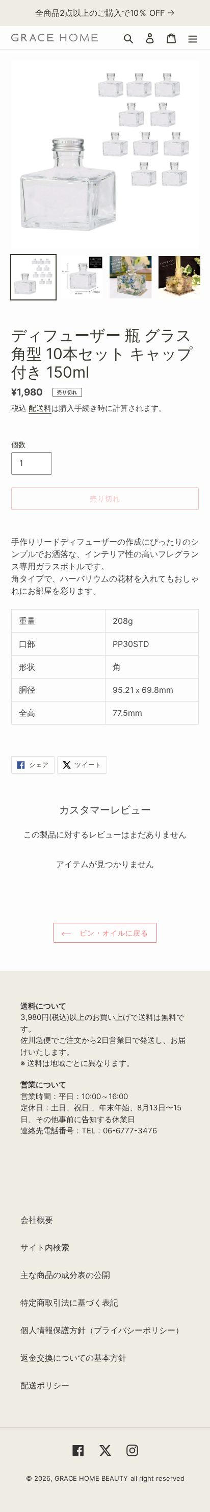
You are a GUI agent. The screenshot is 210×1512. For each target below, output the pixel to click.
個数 (18, 444)
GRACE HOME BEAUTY (91, 1478)
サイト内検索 (44, 1247)
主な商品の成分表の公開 (65, 1275)
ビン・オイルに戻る (112, 932)
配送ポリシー (44, 1385)
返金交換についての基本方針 (73, 1358)
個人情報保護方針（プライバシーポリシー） (101, 1330)
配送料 (40, 408)
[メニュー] (192, 38)
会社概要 (36, 1220)
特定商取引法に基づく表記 (69, 1302)
